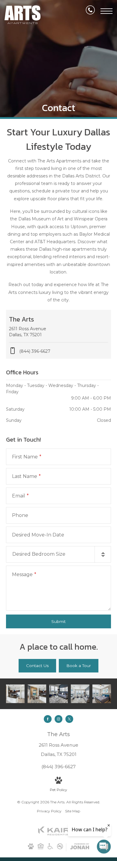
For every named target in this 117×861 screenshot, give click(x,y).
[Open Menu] (106, 11)
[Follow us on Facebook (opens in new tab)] (48, 719)
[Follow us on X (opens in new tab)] (69, 719)
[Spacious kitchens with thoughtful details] (15, 693)
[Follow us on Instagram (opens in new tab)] (58, 719)
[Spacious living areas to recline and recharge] (80, 693)
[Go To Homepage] (22, 14)
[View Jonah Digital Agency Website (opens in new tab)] (79, 847)
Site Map (72, 811)
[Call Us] (90, 11)
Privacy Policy (49, 811)
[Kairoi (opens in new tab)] (58, 834)
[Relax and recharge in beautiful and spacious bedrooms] (101, 693)
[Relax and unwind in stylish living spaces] (58, 693)
